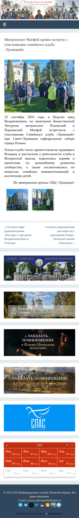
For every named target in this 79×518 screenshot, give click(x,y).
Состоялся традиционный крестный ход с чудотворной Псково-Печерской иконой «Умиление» (60, 235)
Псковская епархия (31, 8)
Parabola (39, 513)
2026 (39, 445)
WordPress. (55, 513)
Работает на (25, 513)
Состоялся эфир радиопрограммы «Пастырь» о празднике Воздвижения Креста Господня (18, 235)
